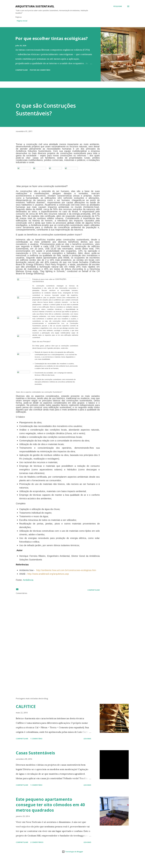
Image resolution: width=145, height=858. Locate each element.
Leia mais (87, 739)
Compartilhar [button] (21, 70)
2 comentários (36, 842)
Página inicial (22, 21)
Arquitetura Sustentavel (34, 6)
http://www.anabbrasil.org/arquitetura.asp (48, 574)
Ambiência (28, 580)
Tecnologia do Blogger (74, 852)
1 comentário (36, 739)
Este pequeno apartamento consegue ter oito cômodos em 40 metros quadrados (50, 804)
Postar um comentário (40, 70)
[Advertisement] (54, 669)
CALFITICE (26, 706)
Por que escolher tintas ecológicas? (51, 38)
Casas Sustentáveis (35, 753)
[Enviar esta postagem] (17, 590)
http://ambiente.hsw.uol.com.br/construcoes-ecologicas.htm (66, 570)
